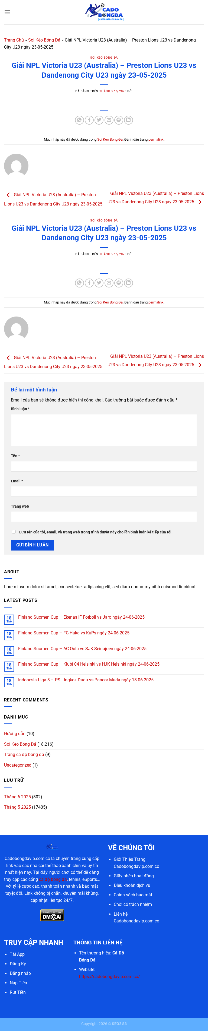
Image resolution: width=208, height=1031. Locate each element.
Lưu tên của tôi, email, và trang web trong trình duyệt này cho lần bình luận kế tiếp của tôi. (96, 532)
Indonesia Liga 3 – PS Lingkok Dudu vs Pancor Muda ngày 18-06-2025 (86, 679)
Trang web (20, 506)
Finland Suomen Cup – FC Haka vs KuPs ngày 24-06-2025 (73, 632)
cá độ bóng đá (53, 879)
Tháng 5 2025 (17, 807)
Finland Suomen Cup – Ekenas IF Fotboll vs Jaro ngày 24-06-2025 (81, 617)
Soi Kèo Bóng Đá (44, 40)
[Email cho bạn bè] (109, 120)
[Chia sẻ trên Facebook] (89, 120)
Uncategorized (17, 765)
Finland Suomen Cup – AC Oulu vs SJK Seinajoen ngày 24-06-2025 (82, 648)
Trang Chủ (14, 40)
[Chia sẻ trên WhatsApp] (79, 120)
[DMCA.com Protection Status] (52, 915)
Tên (15, 456)
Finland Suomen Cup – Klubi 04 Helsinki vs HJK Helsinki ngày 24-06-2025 (89, 664)
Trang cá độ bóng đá (24, 754)
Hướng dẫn (14, 733)
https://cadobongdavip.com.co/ (109, 976)
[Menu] (7, 12)
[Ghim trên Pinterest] (118, 120)
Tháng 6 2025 (17, 796)
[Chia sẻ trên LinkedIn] (128, 120)
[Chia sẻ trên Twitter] (99, 120)
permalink (156, 139)
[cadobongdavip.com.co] (104, 12)
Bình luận (20, 409)
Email (17, 481)
